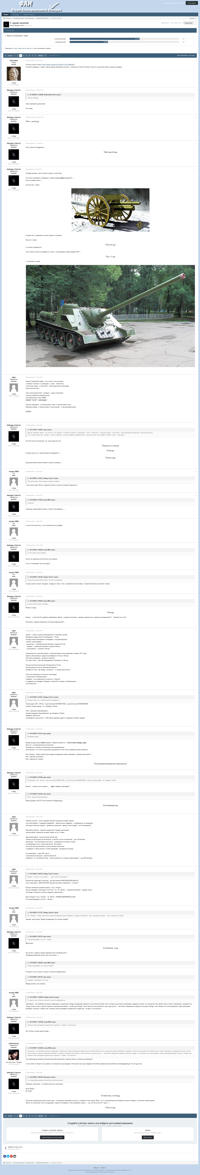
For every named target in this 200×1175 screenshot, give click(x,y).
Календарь (15, 14)
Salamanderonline (50, 95)
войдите (16, 48)
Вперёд (40, 55)
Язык (96, 1168)
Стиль (103, 1168)
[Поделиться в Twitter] (8, 1156)
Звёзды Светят (48, 478)
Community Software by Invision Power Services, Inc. (100, 1172)
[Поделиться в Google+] (11, 1156)
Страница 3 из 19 (54, 55)
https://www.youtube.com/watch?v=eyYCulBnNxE (58, 64)
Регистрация (192, 3)
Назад (10, 55)
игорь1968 (46, 500)
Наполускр (46, 1077)
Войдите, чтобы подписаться (173, 23)
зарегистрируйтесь (28, 48)
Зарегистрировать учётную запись (52, 1137)
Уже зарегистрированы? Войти (173, 3)
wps (45, 430)
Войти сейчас (148, 1137)
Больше (192, 18)
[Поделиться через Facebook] (4, 1156)
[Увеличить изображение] (110, 316)
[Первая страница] (5, 55)
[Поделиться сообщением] (195, 60)
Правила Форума (28, 14)
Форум (6, 14)
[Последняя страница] (45, 55)
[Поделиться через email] (14, 1156)
